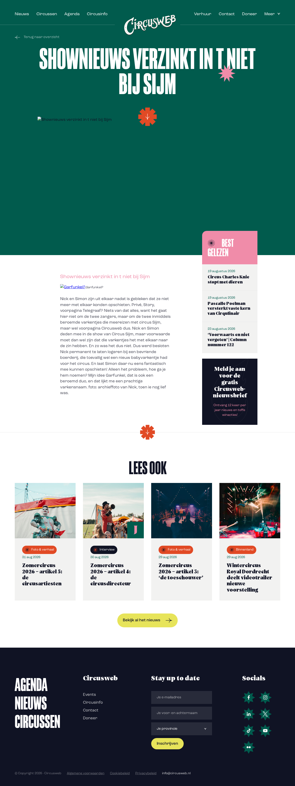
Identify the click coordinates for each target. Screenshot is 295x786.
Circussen (46, 14)
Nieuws (22, 14)
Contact (227, 14)
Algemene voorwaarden (85, 773)
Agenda (72, 14)
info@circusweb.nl (176, 773)
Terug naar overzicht (41, 37)
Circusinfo (97, 14)
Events (89, 695)
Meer (269, 14)
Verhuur (202, 14)
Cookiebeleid (120, 773)
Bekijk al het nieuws (141, 620)
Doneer (249, 14)
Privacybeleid (145, 773)
